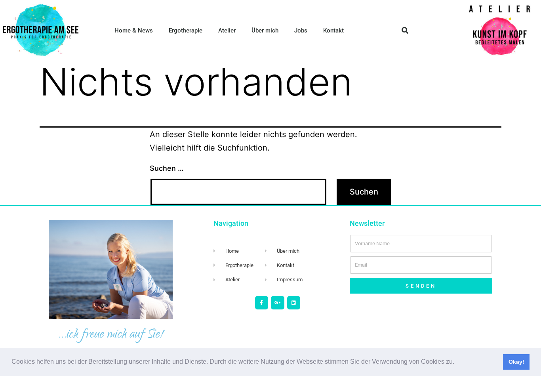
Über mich (264, 30)
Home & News (133, 30)
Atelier (227, 30)
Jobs (300, 30)
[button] (457, 362)
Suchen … (167, 168)
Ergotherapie (185, 30)
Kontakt (333, 30)
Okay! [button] (516, 362)
